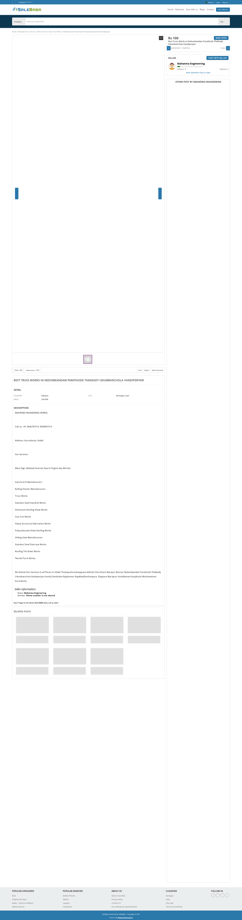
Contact (210, 9)
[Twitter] (16, 1)
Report (146, 370)
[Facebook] (13, 1)
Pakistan (186, 48)
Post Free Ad (223, 10)
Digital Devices (18, 907)
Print (140, 370)
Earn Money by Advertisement (124, 907)
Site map (169, 903)
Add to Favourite (157, 370)
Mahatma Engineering (191, 63)
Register (225, 2)
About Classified (118, 896)
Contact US (116, 903)
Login (218, 2)
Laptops (66, 903)
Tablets (66, 899)
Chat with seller (217, 58)
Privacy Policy (117, 899)
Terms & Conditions (174, 907)
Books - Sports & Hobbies (22, 903)
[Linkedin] (222, 895)
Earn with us (192, 9)
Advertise (179, 9)
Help (168, 899)
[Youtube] (227, 895)
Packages (170, 896)
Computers (67, 907)
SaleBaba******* (25, 2)
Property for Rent (19, 899)
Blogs (202, 9)
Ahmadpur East (23, 32)
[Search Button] (228, 21)
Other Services (42, 32)
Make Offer (221, 38)
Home (170, 9)
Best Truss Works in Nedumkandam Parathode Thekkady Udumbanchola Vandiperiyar (79, 32)
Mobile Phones (69, 896)
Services (33, 32)
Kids (14, 896)
